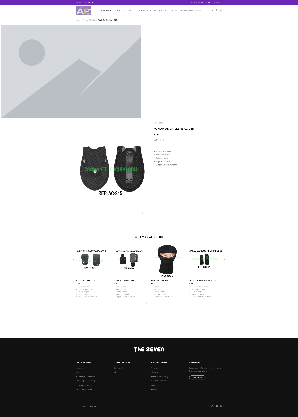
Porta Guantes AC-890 (123, 280)
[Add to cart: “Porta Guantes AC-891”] (106, 274)
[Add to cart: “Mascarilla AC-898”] (182, 274)
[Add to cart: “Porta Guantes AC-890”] (144, 274)
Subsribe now (197, 377)
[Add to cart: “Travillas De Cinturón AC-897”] (220, 274)
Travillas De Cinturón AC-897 (203, 280)
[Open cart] (221, 10)
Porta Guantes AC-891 (86, 280)
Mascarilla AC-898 (159, 280)
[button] (73, 260)
